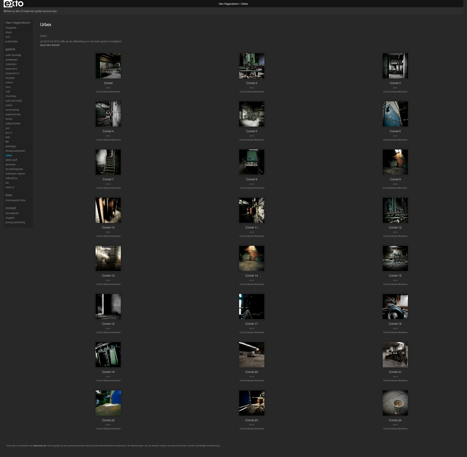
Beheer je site (12, 11)
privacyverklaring (15, 222)
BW (7, 182)
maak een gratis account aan (40, 11)
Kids (7, 137)
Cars (7, 87)
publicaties (11, 41)
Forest (8, 119)
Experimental (12, 114)
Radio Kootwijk (13, 55)
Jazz (7, 128)
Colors (8, 105)
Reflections (11, 178)
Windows (10, 164)
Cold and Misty (13, 100)
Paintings (10, 146)
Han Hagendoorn (229, 3)
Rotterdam (11, 64)
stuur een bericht (50, 45)
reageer (10, 217)
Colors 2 (10, 187)
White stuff (11, 160)
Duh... (8, 36)
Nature (9, 82)
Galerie (10, 49)
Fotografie (10, 27)
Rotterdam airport (15, 173)
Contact (10, 208)
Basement (11, 68)
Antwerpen (11, 59)
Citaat (8, 32)
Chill (7, 91)
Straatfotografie (14, 169)
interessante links (15, 200)
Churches (10, 96)
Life (7, 141)
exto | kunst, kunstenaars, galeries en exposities (14, 3)
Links (8, 195)
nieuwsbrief (12, 213)
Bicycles (10, 78)
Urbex (8, 155)
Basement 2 (12, 73)
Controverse (12, 109)
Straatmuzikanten (15, 150)
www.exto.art (39, 445)
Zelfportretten (13, 123)
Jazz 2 (8, 132)
